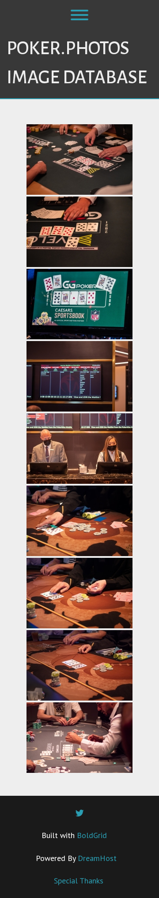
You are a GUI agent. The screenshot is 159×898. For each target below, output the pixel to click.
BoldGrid (92, 835)
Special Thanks (78, 881)
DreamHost (97, 858)
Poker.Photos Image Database (77, 63)
